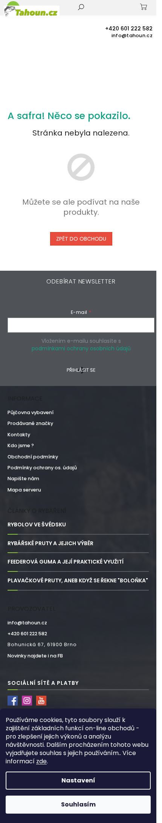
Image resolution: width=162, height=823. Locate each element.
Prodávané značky (30, 423)
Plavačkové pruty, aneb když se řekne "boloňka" (78, 580)
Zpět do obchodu (81, 239)
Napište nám (23, 478)
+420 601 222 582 (27, 633)
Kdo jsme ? (21, 445)
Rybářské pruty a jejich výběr (50, 543)
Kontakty (19, 434)
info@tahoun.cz (27, 623)
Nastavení (78, 780)
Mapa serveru (24, 490)
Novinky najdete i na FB (35, 656)
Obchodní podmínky (33, 457)
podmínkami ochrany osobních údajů (81, 348)
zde (41, 761)
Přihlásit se (81, 370)
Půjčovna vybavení (30, 412)
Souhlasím (78, 804)
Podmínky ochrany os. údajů (42, 467)
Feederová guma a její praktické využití (66, 562)
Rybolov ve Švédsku (37, 525)
